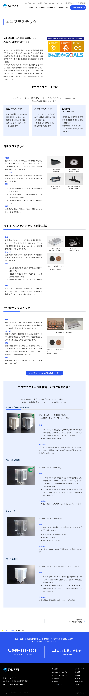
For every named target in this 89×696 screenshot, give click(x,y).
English (77, 685)
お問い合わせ (79, 681)
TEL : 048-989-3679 (13, 684)
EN (67, 7)
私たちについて (79, 669)
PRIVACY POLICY (81, 693)
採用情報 (77, 675)
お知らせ (61, 7)
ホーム (5, 630)
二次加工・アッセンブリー (60, 672)
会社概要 (50, 7)
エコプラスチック (57, 685)
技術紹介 (11, 630)
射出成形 (55, 669)
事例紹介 (42, 7)
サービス (32, 7)
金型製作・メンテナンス (59, 675)
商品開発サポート (57, 678)
